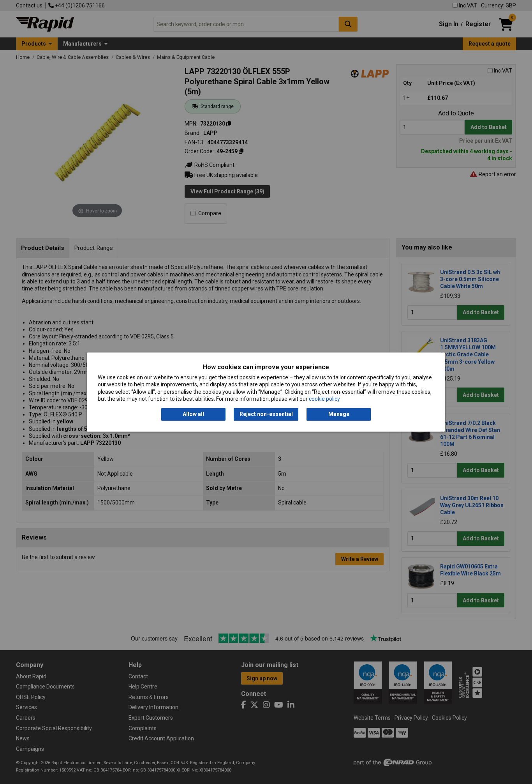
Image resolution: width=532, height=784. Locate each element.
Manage (338, 414)
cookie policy (324, 399)
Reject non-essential (266, 414)
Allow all (193, 414)
